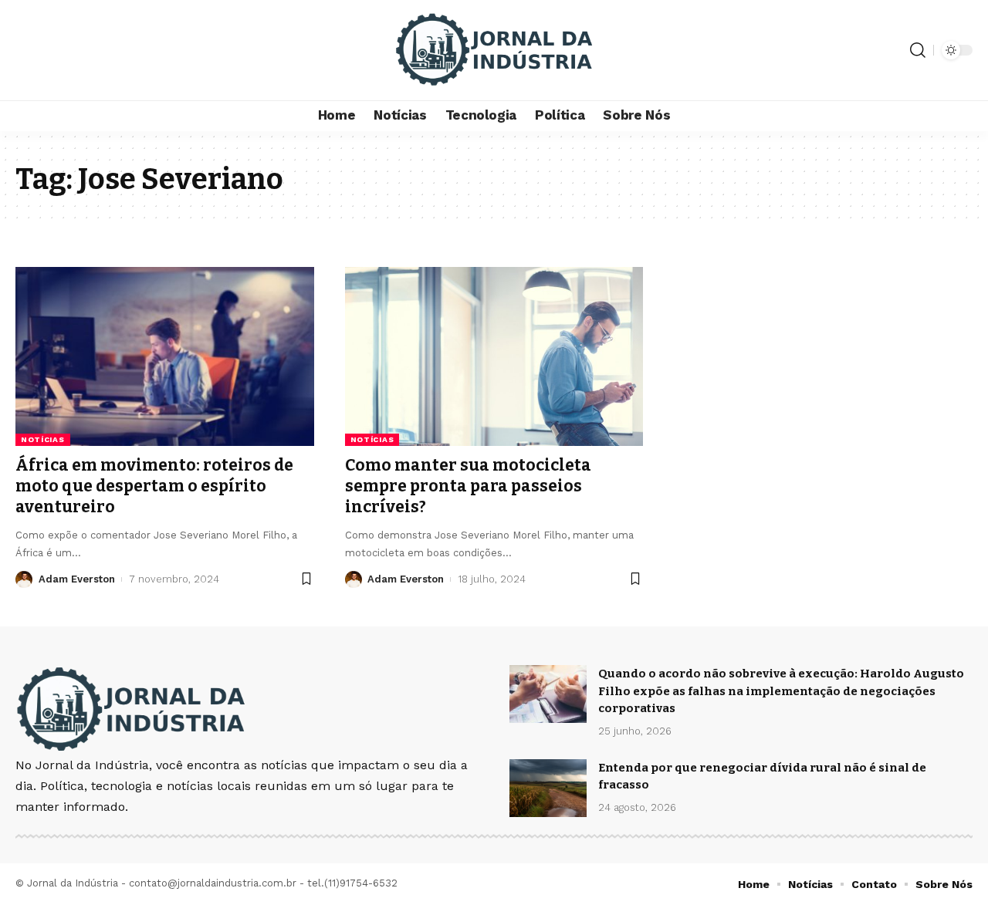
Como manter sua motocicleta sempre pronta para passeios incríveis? (468, 486)
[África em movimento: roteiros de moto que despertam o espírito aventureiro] (164, 356)
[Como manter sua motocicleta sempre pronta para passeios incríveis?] (494, 356)
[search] (917, 50)
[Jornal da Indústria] (493, 50)
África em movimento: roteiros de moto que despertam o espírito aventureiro (154, 486)
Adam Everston (77, 579)
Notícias (43, 439)
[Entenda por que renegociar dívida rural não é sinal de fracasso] (548, 788)
